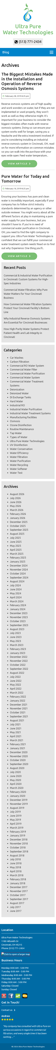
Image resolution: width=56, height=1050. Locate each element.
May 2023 (15, 641)
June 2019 (15, 815)
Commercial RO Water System (27, 365)
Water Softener (18, 469)
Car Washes (16, 357)
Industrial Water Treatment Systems (30, 413)
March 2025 (16, 553)
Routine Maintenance (22, 429)
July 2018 (15, 859)
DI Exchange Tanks (20, 397)
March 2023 (16, 645)
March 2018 (16, 875)
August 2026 (17, 494)
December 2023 (18, 613)
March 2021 (16, 740)
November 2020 (19, 756)
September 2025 (19, 529)
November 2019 (19, 803)
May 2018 (15, 867)
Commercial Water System (25, 377)
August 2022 (17, 672)
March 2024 (16, 601)
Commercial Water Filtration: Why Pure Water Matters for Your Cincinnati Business (25, 293)
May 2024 (15, 593)
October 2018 (18, 847)
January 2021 (17, 748)
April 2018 (15, 871)
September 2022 (19, 668)
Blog (5, 52)
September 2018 (19, 851)
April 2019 (15, 823)
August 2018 (17, 855)
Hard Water (16, 401)
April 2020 (15, 784)
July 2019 (15, 811)
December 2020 (18, 752)
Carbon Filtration (19, 361)
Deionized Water (19, 393)
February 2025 (18, 557)
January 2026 (17, 518)
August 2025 (17, 533)
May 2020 (15, 780)
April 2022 (15, 688)
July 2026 (15, 498)
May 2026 (15, 506)
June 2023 (15, 637)
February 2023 (18, 649)
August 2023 (17, 629)
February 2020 (18, 791)
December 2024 (18, 565)
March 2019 (16, 827)
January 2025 (17, 561)
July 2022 (15, 676)
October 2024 (18, 573)
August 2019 (17, 807)
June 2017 (15, 911)
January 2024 (17, 609)
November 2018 (19, 843)
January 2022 (17, 700)
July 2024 (15, 585)
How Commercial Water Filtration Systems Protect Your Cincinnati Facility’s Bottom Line (28, 308)
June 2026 (15, 502)
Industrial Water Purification (26, 409)
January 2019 (17, 835)
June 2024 (15, 589)
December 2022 (18, 656)
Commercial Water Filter (23, 369)
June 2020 (15, 776)
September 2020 (19, 764)
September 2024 (19, 577)
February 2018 (18, 879)
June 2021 (15, 728)
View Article (18, 163)
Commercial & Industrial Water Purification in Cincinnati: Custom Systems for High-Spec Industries (28, 279)
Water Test (16, 472)
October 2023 (18, 621)
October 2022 (18, 664)
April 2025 (15, 549)
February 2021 (18, 744)
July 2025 (15, 537)
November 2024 (19, 569)
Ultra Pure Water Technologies (27, 441)
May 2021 (15, 732)
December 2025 (18, 522)
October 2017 (18, 895)
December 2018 (18, 839)
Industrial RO (17, 405)
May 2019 (15, 819)
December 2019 (18, 799)
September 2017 (19, 899)
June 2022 (15, 680)
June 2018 (15, 863)
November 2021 (19, 708)
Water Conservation (21, 449)
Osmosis (15, 421)
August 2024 (17, 581)
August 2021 (17, 720)
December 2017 (18, 887)
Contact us (6, 1010)
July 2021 (15, 724)
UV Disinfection (19, 445)
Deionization (17, 389)
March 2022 (16, 692)
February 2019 (18, 831)
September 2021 (19, 716)
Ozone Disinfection (21, 425)
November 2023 (19, 617)
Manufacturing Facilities (23, 417)
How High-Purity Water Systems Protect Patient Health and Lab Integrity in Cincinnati (26, 333)
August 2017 (17, 903)
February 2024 (18, 605)
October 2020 (18, 760)
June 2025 (15, 541)
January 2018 (17, 883)
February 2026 (18, 514)
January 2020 (17, 795)
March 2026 (16, 510)
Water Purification (20, 461)
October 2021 (18, 712)
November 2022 (19, 660)
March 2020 (16, 788)
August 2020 (17, 768)
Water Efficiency (19, 453)
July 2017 (15, 907)
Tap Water (16, 433)
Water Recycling (19, 465)
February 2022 (18, 696)
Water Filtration (19, 457)
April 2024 (15, 597)
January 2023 (17, 653)
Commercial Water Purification (27, 373)
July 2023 (15, 633)
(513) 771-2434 (29, 41)
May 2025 (15, 545)
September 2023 (19, 625)
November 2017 (19, 891)
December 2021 (18, 704)
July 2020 (15, 772)
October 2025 (18, 526)
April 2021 (15, 736)
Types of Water (18, 437)
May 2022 (15, 684)
